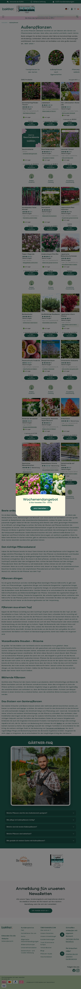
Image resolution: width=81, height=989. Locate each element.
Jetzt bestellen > (40, 508)
